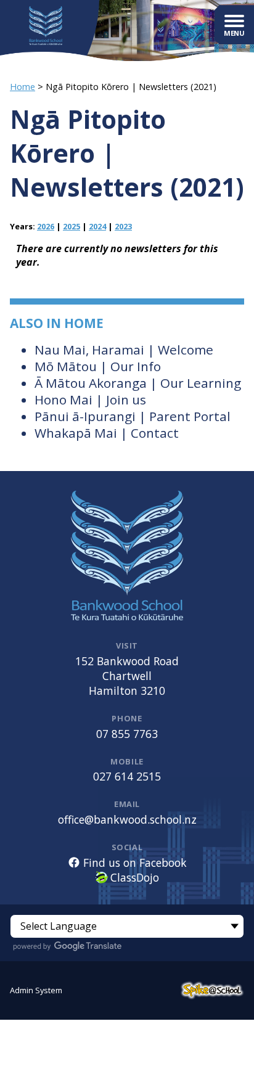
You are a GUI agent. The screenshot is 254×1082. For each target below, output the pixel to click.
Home (22, 86)
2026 (45, 226)
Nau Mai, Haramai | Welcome (124, 349)
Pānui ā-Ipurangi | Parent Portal (133, 416)
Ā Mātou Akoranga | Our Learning (138, 382)
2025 (71, 226)
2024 (97, 226)
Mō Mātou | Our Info (98, 366)
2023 (123, 226)
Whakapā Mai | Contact (107, 432)
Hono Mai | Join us (90, 399)
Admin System (36, 990)
